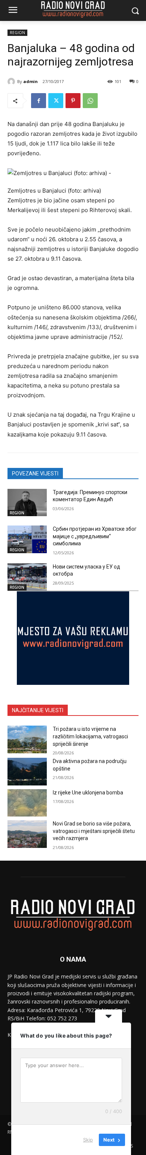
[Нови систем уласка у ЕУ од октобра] (27, 577)
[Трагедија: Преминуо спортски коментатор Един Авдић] (27, 503)
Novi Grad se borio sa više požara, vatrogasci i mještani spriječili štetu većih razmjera (94, 831)
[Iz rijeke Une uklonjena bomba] (27, 803)
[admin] (12, 81)
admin (30, 81)
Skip (88, 1140)
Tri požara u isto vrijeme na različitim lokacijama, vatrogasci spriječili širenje (90, 736)
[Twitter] (55, 100)
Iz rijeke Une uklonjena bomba (88, 793)
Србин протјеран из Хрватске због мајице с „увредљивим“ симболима (95, 536)
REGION (17, 32)
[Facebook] (38, 100)
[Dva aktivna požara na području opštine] (27, 771)
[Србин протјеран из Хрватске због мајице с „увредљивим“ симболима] (27, 539)
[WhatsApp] (90, 100)
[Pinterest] (73, 100)
